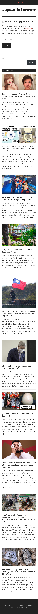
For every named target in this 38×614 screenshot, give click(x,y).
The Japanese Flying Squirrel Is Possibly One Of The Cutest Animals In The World (18, 571)
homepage (28, 28)
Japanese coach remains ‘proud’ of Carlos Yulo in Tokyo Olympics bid (17, 198)
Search (4, 58)
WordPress (20, 607)
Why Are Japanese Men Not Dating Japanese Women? (17, 251)
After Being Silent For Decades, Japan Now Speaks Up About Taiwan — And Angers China (18, 313)
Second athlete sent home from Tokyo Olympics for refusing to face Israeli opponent (19, 465)
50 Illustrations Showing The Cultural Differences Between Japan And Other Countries (18, 148)
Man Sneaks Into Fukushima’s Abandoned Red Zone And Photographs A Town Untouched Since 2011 (18, 518)
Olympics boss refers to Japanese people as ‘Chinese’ (16, 367)
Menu (20, 2)
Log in (27, 607)
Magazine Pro (21, 605)
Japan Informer (19, 9)
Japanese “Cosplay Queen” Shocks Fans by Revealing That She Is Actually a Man (18, 96)
